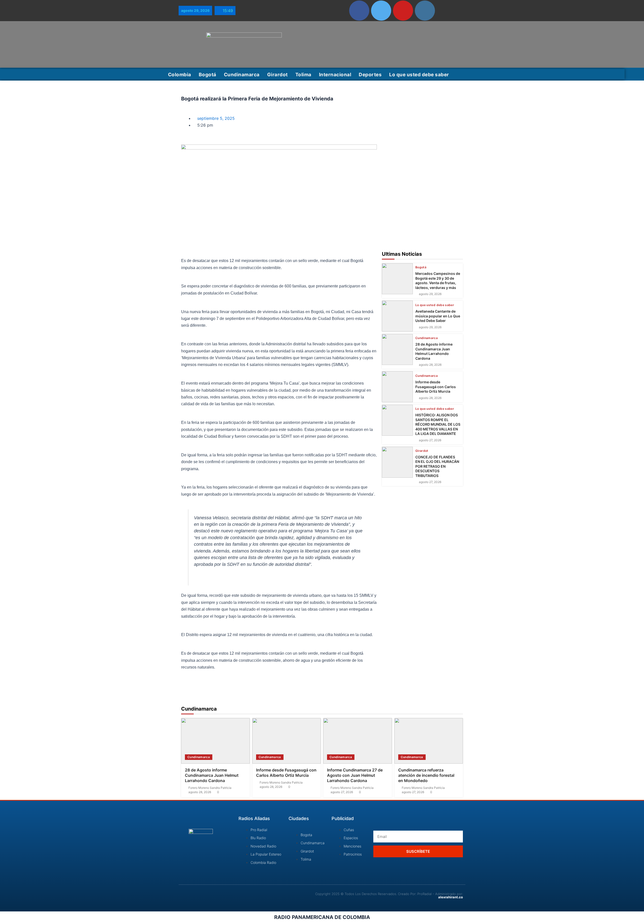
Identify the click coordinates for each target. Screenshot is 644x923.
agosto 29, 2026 (430, 294)
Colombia (179, 75)
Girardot (277, 75)
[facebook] (359, 11)
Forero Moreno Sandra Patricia (209, 787)
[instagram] (425, 11)
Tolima (303, 75)
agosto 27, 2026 (430, 440)
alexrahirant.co (450, 897)
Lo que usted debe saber (419, 75)
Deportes (370, 75)
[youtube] (403, 11)
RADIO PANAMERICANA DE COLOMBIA (322, 917)
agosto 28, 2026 (430, 364)
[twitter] (381, 11)
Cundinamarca (242, 75)
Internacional (335, 75)
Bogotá (207, 75)
